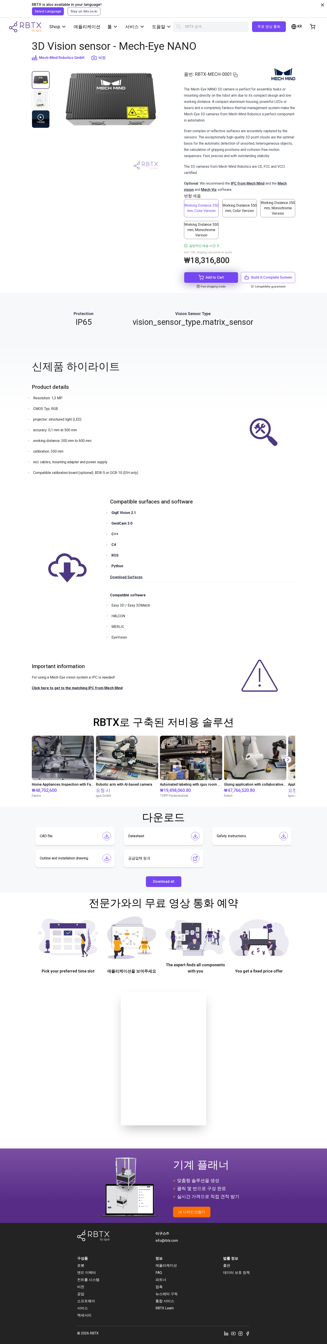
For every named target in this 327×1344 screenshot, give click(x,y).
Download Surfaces (126, 577)
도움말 (158, 26)
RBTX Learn (164, 1308)
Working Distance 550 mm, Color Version (239, 208)
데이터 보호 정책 (236, 1272)
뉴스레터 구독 (166, 1294)
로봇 (80, 1265)
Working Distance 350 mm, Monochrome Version (278, 208)
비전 (102, 58)
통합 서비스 (164, 1301)
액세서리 (84, 1315)
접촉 (159, 1287)
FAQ (158, 1272)
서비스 (132, 26)
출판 (226, 1265)
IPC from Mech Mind (247, 183)
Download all (163, 881)
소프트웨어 (86, 1301)
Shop (54, 26)
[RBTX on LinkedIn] (226, 1333)
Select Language (48, 11)
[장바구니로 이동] (312, 26)
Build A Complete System (271, 277)
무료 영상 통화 (269, 26)
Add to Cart (215, 277)
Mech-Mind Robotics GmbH (61, 58)
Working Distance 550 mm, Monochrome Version (201, 229)
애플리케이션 (87, 26)
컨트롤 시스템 (88, 1280)
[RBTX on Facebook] (247, 1333)
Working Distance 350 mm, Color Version (201, 208)
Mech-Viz (209, 190)
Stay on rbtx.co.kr (84, 11)
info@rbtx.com (166, 1240)
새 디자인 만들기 (191, 1212)
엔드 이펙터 (86, 1272)
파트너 (160, 1280)
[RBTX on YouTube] (233, 1333)
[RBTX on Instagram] (240, 1333)
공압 (80, 1294)
